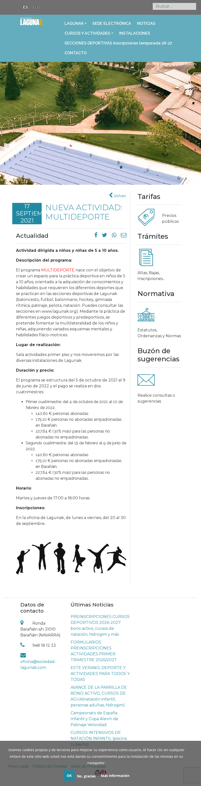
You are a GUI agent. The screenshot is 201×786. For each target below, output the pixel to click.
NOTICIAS (146, 23)
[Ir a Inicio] (31, 24)
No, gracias (86, 776)
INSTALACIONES (134, 33)
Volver (119, 196)
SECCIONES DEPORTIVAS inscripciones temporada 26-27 (118, 43)
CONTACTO (75, 53)
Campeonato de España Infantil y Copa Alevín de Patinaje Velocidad (94, 719)
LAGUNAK (74, 23)
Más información (115, 775)
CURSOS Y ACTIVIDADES (87, 33)
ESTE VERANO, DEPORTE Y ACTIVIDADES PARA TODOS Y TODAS (100, 673)
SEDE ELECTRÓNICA (111, 23)
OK (69, 775)
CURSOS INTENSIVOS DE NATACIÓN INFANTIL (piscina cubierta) (99, 738)
